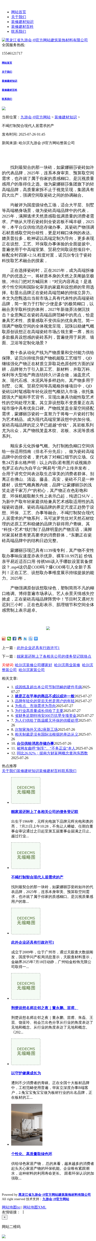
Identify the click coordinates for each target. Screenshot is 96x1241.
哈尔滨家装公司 (32, 670)
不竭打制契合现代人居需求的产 (37, 877)
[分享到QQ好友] (20, 638)
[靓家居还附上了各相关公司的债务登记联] (25, 802)
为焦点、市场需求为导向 (35, 706)
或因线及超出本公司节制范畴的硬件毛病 (48, 687)
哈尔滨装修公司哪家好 (33, 665)
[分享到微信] (9, 638)
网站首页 (18, 12)
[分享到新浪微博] (4, 638)
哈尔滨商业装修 (67, 665)
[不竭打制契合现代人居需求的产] (25, 868)
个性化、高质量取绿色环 (31, 1154)
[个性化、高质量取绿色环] (26, 1144)
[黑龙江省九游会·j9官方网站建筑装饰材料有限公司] (45, 40)
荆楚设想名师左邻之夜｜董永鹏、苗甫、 (44, 1008)
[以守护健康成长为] (25, 1064)
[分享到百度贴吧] (31, 638)
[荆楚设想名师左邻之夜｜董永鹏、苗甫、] (25, 998)
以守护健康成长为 (26, 1073)
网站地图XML (34, 1207)
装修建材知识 (22, 22)
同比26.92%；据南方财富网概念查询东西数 (52, 753)
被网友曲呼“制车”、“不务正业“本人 (46, 748)
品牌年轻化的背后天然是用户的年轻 (45, 701)
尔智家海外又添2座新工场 (36, 729)
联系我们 (18, 31)
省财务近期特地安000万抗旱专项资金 (45, 716)
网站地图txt (11, 1207)
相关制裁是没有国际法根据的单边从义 (46, 734)
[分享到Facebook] (15, 638)
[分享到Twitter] (25, 638)
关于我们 (18, 17)
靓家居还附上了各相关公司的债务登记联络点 (54, 656)
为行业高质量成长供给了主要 (39, 711)
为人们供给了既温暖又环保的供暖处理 (46, 720)
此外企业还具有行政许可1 (38, 648)
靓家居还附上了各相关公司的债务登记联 (44, 812)
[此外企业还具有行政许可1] (25, 933)
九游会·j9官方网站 (36, 117)
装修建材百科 (22, 27)
